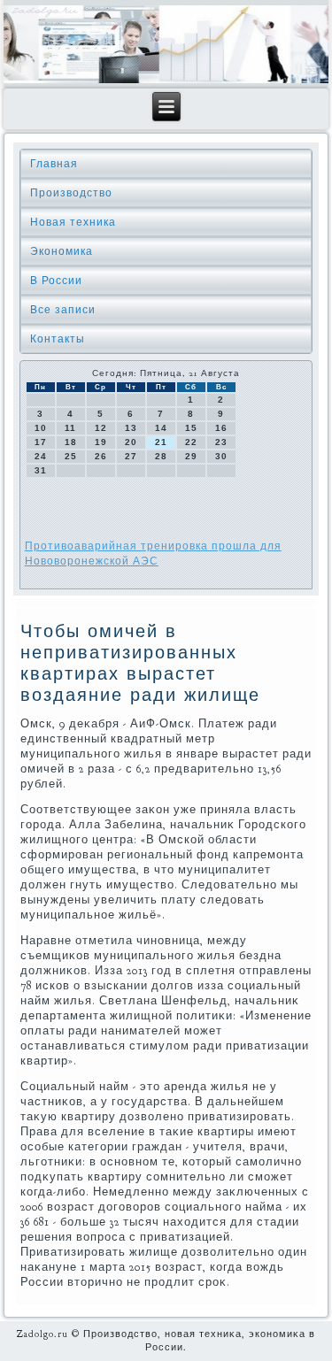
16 (221, 428)
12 (101, 428)
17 (41, 442)
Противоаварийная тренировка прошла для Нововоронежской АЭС (153, 553)
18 (71, 442)
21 (161, 442)
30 (221, 456)
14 (161, 428)
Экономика (61, 251)
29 (191, 456)
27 (131, 456)
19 (101, 442)
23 (221, 442)
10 (41, 428)
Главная (54, 164)
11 (70, 428)
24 (41, 456)
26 (101, 456)
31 (41, 470)
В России (56, 280)
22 (191, 442)
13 (131, 428)
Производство (71, 193)
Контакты (57, 339)
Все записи (63, 310)
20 (131, 442)
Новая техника (73, 222)
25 (71, 456)
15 (191, 428)
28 (161, 456)
